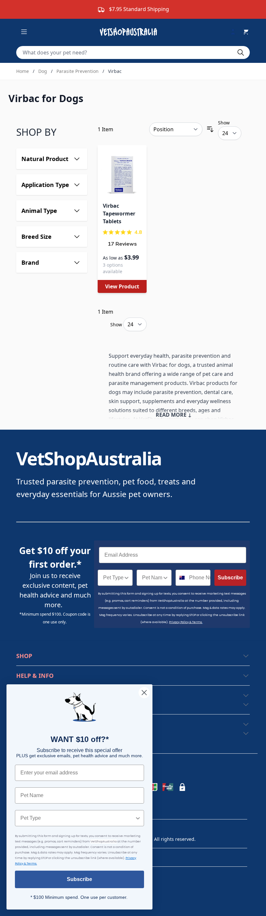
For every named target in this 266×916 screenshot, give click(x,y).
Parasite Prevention (77, 71)
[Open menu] (24, 32)
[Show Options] (126, 578)
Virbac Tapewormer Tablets (119, 213)
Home (22, 71)
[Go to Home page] (130, 32)
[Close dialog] (144, 692)
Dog (42, 71)
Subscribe (230, 577)
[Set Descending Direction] (210, 129)
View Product (122, 286)
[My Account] (235, 32)
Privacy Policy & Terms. (185, 622)
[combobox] (113, 578)
